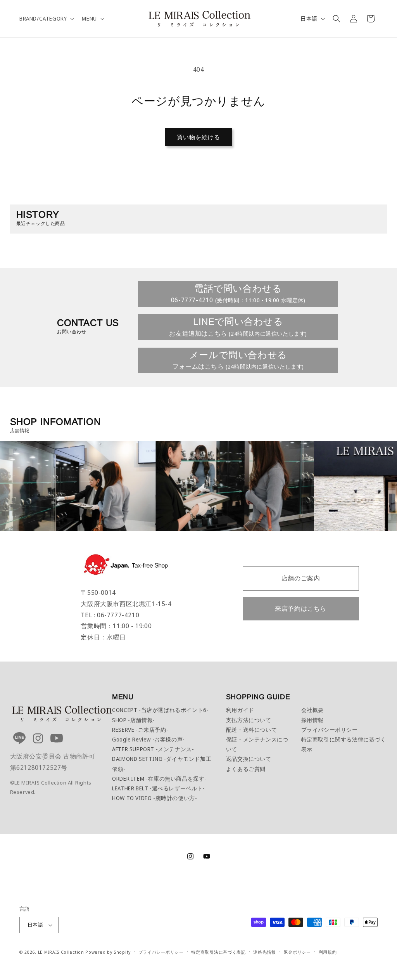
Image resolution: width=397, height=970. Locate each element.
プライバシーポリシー (329, 729)
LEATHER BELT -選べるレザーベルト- (158, 788)
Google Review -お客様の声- (148, 739)
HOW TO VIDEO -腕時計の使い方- (154, 798)
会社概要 (312, 710)
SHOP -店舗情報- (133, 720)
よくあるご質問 (246, 769)
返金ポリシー (297, 952)
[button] (46, 18)
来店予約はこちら (300, 608)
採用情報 (312, 720)
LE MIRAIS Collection (61, 952)
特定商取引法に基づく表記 (218, 952)
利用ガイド (240, 710)
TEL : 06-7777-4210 (110, 615)
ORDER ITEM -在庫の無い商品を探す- (159, 778)
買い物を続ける (198, 137)
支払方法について (248, 720)
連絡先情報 (264, 952)
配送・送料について (251, 729)
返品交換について (248, 758)
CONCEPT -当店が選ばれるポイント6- (160, 710)
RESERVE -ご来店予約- (140, 729)
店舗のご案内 (300, 578)
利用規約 (328, 952)
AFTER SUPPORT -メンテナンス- (153, 749)
